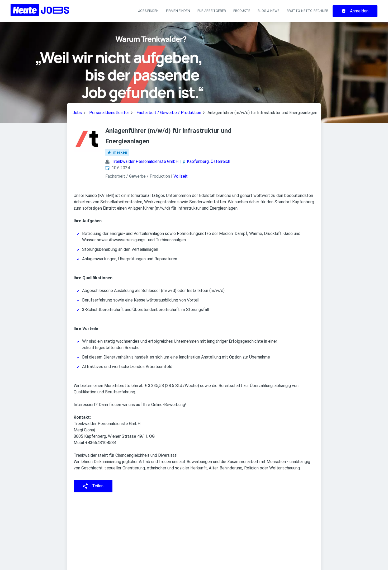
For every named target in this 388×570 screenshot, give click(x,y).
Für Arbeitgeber (211, 11)
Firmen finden (178, 11)
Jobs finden (148, 11)
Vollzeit (180, 176)
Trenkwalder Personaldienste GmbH (145, 161)
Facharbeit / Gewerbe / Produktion (168, 112)
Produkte (241, 11)
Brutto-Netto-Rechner (307, 11)
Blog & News (268, 11)
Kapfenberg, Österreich (208, 161)
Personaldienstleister (109, 112)
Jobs (77, 112)
